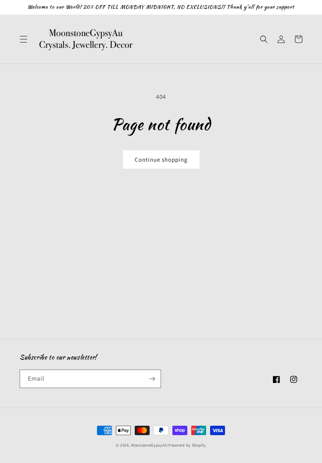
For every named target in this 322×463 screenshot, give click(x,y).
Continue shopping (161, 159)
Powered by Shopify (187, 445)
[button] (23, 39)
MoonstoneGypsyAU (149, 445)
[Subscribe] (152, 379)
